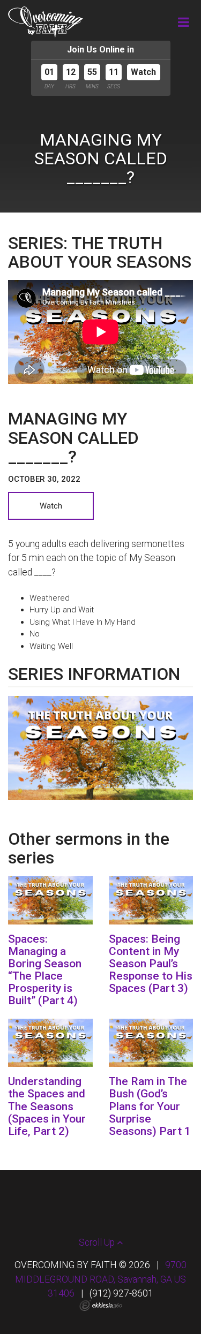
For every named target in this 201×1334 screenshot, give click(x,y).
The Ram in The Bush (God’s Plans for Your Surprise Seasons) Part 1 (150, 1106)
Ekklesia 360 (100, 1305)
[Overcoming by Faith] (45, 21)
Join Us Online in (100, 49)
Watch (143, 72)
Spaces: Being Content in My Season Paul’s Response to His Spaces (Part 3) (150, 964)
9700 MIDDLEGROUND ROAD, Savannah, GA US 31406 (101, 1279)
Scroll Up (98, 1242)
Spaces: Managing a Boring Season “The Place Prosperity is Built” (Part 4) (44, 970)
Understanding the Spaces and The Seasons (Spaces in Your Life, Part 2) (47, 1106)
